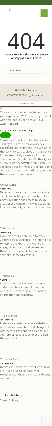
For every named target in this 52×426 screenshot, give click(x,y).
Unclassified (6, 363)
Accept (3, 130)
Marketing (5, 232)
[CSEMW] (10, 10)
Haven (35, 90)
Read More (12, 123)
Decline (12, 130)
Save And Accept (14, 395)
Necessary (5, 188)
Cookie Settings (24, 130)
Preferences (6, 319)
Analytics (5, 279)
